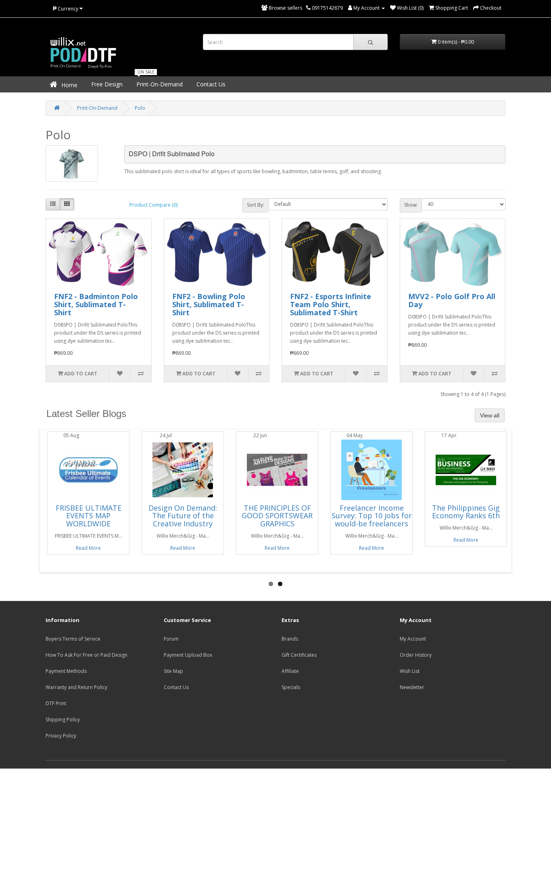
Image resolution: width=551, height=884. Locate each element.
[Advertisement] (275, 825)
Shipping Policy (63, 719)
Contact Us (210, 84)
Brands (290, 638)
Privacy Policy (61, 735)
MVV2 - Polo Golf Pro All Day (451, 300)
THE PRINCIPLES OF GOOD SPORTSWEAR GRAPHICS (277, 516)
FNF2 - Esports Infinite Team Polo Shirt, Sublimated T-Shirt (330, 304)
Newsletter (412, 687)
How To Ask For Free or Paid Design (86, 654)
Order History (416, 654)
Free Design (106, 84)
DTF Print (56, 703)
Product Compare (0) (153, 204)
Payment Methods (66, 671)
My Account (413, 638)
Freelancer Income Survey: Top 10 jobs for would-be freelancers (372, 516)
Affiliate (290, 671)
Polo (140, 108)
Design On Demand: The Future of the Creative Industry (182, 516)
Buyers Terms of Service (73, 638)
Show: (410, 204)
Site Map (173, 671)
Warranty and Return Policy (76, 687)
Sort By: (255, 204)
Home (68, 85)
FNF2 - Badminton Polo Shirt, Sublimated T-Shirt (96, 304)
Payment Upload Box (188, 654)
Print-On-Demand (159, 84)
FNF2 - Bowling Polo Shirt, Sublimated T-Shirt (208, 304)
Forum (171, 638)
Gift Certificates (299, 654)
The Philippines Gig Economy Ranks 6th (466, 512)
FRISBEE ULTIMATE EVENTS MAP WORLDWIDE (88, 516)
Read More (88, 548)
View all (489, 415)
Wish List (410, 671)
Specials (291, 687)
